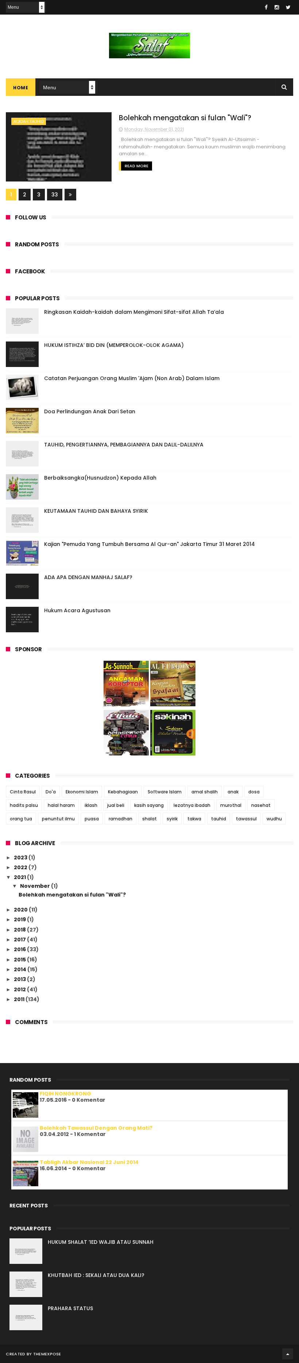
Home (20, 88)
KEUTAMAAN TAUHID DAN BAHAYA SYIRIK (96, 511)
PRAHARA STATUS (70, 1308)
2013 (20, 979)
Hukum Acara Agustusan (77, 610)
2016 (20, 949)
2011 (20, 999)
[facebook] (266, 7)
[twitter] (288, 7)
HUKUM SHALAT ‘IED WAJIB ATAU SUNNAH (101, 1242)
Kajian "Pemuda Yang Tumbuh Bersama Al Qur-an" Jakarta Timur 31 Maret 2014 (149, 544)
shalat (149, 819)
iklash (91, 805)
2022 (21, 867)
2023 (21, 857)
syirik (172, 819)
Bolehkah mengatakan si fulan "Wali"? (185, 118)
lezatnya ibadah (192, 805)
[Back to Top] (287, 1353)
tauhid (218, 819)
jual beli (115, 805)
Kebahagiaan (123, 792)
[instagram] (276, 7)
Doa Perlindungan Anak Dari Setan (89, 411)
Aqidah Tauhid (28, 121)
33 (54, 194)
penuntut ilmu (58, 819)
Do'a (51, 792)
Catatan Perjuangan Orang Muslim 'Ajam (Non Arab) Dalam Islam (132, 378)
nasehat (261, 805)
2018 (20, 929)
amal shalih (204, 792)
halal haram (61, 805)
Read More (136, 166)
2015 (20, 959)
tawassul (246, 819)
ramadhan (120, 819)
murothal (230, 805)
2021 (20, 877)
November (35, 886)
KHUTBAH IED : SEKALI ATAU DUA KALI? (96, 1275)
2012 (20, 989)
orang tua (21, 819)
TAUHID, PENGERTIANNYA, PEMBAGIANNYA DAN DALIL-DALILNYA (123, 444)
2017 (20, 939)
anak (233, 792)
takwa (194, 819)
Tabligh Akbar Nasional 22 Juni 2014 (89, 1162)
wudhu (274, 819)
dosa (254, 792)
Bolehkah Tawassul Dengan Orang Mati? (96, 1128)
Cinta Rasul (23, 792)
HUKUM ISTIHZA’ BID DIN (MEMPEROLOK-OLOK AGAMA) (114, 345)
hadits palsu (24, 805)
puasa (92, 819)
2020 (21, 909)
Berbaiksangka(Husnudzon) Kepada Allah (100, 477)
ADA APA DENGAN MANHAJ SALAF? (88, 577)
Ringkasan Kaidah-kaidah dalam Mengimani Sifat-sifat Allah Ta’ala (134, 312)
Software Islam (165, 792)
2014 (20, 969)
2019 (20, 919)
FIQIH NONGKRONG (65, 1093)
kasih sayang (149, 805)
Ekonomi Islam (82, 792)
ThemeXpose (47, 1354)
